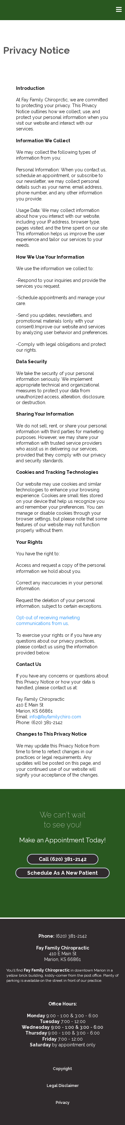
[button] (119, 10)
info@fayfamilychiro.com (55, 716)
